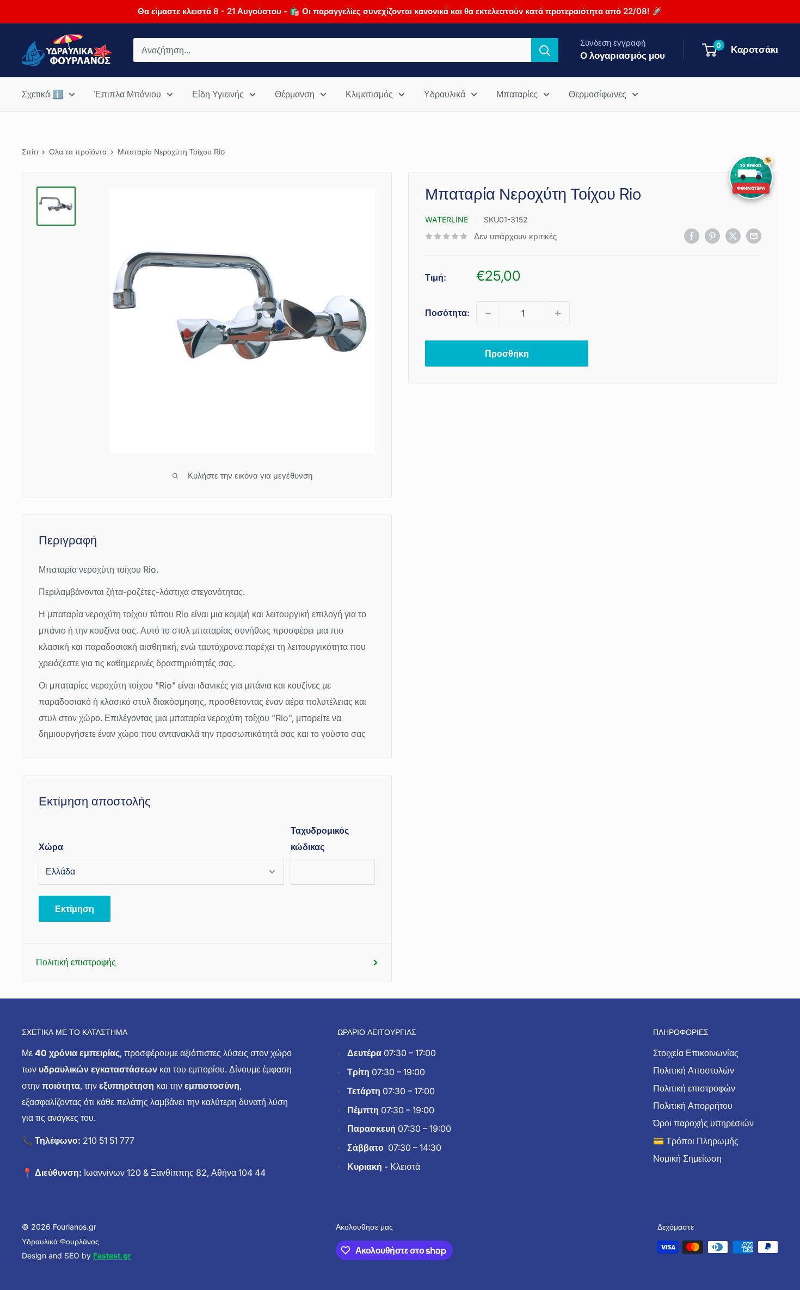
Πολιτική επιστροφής (76, 962)
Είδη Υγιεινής (218, 94)
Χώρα (51, 846)
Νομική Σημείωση (687, 1158)
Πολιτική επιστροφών (694, 1088)
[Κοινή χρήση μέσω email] (753, 235)
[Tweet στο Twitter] (733, 235)
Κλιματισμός (369, 94)
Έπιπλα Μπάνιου (127, 94)
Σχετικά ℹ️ (42, 94)
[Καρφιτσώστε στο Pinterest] (712, 235)
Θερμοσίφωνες (597, 94)
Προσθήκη (507, 353)
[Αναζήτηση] (544, 50)
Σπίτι (30, 151)
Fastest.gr (112, 1255)
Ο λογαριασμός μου (622, 55)
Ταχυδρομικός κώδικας (320, 838)
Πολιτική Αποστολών (693, 1070)
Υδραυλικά (444, 94)
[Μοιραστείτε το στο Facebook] (691, 235)
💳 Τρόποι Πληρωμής (696, 1141)
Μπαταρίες (517, 94)
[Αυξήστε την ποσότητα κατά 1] (557, 313)
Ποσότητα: (447, 312)
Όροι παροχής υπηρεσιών (703, 1123)
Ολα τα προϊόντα (78, 151)
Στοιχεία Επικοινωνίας (696, 1052)
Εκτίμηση (74, 908)
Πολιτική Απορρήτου (693, 1105)
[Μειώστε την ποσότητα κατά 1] (488, 313)
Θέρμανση (295, 94)
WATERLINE (446, 219)
